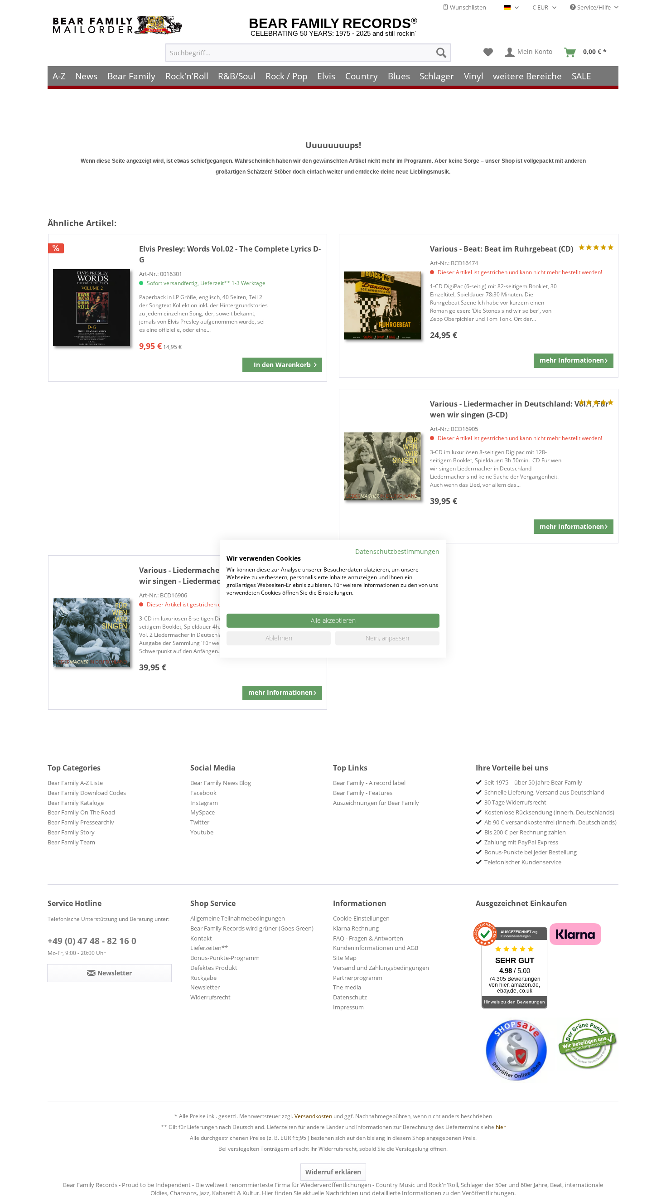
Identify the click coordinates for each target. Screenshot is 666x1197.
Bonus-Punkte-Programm (225, 958)
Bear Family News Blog (220, 783)
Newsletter (205, 987)
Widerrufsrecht (210, 997)
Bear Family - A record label (369, 783)
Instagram (204, 803)
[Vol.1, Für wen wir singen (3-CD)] (382, 466)
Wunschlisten (467, 7)
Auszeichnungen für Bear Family (376, 803)
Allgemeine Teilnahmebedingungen (237, 918)
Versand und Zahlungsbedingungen (381, 968)
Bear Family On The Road (81, 812)
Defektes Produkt (213, 968)
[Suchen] (441, 53)
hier (501, 1127)
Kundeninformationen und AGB (375, 948)
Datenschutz (350, 997)
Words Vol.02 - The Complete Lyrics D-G (230, 254)
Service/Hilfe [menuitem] (594, 7)
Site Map (345, 958)
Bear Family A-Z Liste (75, 783)
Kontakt (201, 938)
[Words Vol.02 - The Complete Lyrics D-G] (91, 308)
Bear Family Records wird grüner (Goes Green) (252, 928)
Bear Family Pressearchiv (81, 822)
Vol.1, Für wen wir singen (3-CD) (519, 409)
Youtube (201, 832)
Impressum (348, 1007)
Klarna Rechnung (356, 928)
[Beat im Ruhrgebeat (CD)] (382, 305)
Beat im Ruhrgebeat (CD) (501, 249)
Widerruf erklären (333, 1172)
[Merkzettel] (488, 53)
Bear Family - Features (362, 793)
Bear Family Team (71, 842)
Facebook (203, 793)
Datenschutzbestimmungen (397, 551)
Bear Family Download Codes (87, 793)
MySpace (202, 812)
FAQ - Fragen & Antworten (368, 938)
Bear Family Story (71, 832)
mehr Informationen (572, 360)
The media (347, 987)
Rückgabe (203, 978)
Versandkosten (313, 1116)
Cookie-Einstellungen (361, 918)
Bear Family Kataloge (76, 803)
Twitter (199, 822)
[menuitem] (308, 53)
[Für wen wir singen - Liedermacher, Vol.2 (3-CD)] (91, 632)
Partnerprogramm (357, 978)
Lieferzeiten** (209, 948)
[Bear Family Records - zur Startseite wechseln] (119, 25)
